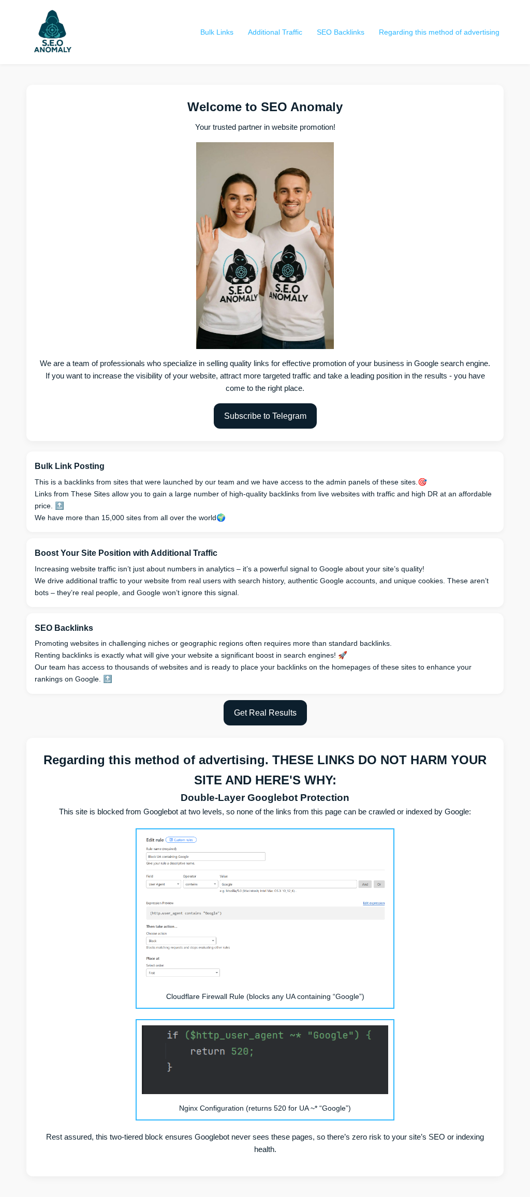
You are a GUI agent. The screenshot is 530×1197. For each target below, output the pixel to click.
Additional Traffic (275, 32)
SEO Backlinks (340, 32)
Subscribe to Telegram (265, 416)
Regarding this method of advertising (439, 32)
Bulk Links (216, 32)
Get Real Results (265, 712)
